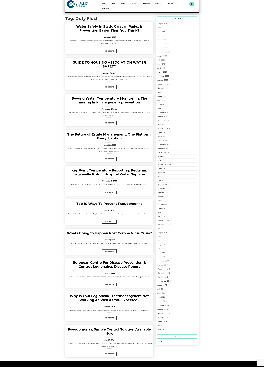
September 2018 (164, 281)
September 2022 (164, 164)
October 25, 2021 (109, 210)
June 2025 (161, 64)
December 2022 (163, 152)
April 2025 (161, 68)
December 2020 (164, 221)
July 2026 (161, 28)
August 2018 (162, 285)
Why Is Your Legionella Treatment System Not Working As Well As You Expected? (109, 298)
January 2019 (162, 265)
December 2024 (164, 84)
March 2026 (162, 40)
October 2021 (162, 201)
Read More (108, 50)
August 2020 (162, 233)
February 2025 (163, 76)
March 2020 (162, 241)
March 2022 (162, 185)
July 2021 (160, 213)
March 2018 (162, 301)
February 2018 (163, 305)
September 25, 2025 (109, 109)
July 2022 (161, 172)
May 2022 (161, 176)
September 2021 (164, 205)
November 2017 (163, 313)
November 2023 (163, 124)
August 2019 (162, 245)
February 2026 (163, 44)
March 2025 (162, 72)
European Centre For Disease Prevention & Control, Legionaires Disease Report (109, 264)
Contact (105, 8)
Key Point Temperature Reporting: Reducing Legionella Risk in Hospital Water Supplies (109, 172)
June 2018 (161, 293)
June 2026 (161, 32)
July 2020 (161, 237)
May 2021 (161, 217)
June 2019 (161, 253)
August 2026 (162, 24)
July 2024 (161, 100)
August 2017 (162, 321)
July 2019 (161, 249)
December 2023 (163, 120)
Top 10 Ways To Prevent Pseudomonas (109, 204)
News (123, 3)
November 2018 (163, 273)
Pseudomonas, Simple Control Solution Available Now (109, 331)
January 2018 (162, 309)
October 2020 (163, 229)
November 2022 (163, 156)
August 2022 (162, 168)
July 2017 (160, 325)
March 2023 (162, 140)
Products (134, 3)
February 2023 (163, 144)
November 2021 (163, 197)
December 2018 (163, 269)
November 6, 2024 (109, 181)
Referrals (159, 3)
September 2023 (164, 128)
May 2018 (161, 297)
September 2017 (164, 317)
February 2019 (163, 261)
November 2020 (163, 225)
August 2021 (162, 209)
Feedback (171, 3)
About (113, 3)
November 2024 (163, 88)
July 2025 (161, 60)
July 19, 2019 (109, 340)
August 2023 (162, 132)
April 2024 (161, 108)
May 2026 (161, 36)
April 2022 (161, 180)
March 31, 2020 (109, 240)
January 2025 (162, 80)
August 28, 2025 (109, 145)
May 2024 (161, 104)
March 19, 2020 (109, 273)
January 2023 (162, 148)
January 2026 (162, 48)
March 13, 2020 (109, 307)
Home (104, 3)
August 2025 (162, 56)
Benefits (146, 3)
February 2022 (163, 189)
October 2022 (162, 160)
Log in (159, 342)
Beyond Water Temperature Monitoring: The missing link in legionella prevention (109, 100)
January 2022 (162, 193)
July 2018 (161, 289)
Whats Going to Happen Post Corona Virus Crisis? (109, 233)
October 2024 (163, 92)
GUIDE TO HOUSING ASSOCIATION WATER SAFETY (109, 64)
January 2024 (162, 116)
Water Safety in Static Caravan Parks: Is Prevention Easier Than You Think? (109, 28)
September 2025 (164, 52)
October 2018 (162, 277)
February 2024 (163, 112)
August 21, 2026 (109, 37)
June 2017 (161, 329)
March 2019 (162, 257)
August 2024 (162, 96)
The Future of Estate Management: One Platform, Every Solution (109, 136)
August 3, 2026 (109, 73)
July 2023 (161, 136)
